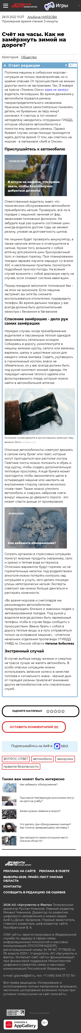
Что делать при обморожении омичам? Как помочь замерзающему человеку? (45, 826)
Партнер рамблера (39, 1013)
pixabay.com (29, 442)
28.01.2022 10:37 (13, 17)
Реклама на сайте (19, 871)
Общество (29, 57)
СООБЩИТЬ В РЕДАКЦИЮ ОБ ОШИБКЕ (34, 892)
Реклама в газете (54, 871)
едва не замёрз (56, 90)
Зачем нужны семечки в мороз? (40, 811)
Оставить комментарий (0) (34, 727)
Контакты (12, 886)
